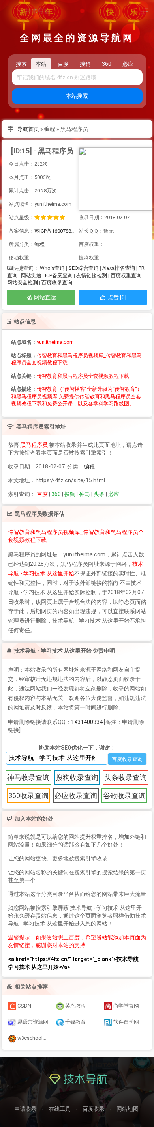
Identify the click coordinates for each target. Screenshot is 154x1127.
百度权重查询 (126, 275)
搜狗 (69, 494)
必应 (113, 494)
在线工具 (60, 1109)
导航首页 (28, 129)
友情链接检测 (91, 275)
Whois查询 (52, 268)
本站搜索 (77, 96)
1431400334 (87, 722)
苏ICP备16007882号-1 (58, 231)
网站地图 (127, 1109)
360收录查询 (28, 795)
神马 (84, 494)
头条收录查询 (125, 777)
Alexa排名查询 (118, 268)
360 (56, 494)
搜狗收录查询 (77, 777)
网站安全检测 (22, 282)
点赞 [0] (116, 297)
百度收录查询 (56, 282)
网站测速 (31, 275)
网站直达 (44, 297)
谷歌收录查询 (124, 795)
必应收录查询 (75, 795)
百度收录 (94, 1109)
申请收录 (26, 1109)
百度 (42, 494)
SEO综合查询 (83, 268)
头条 (99, 494)
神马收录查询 (28, 777)
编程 (49, 129)
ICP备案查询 (59, 275)
